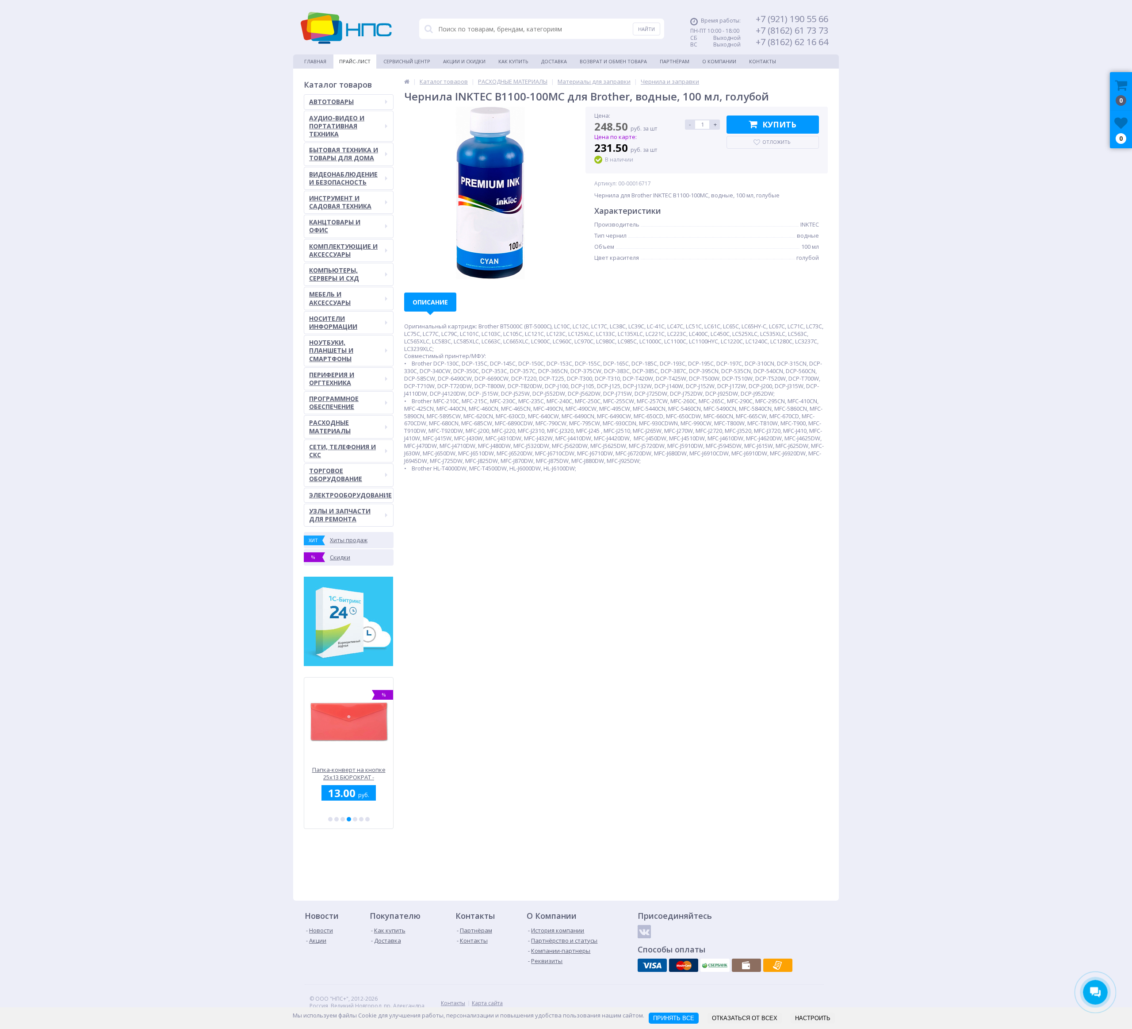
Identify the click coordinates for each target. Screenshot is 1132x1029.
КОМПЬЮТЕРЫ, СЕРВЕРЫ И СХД (334, 274)
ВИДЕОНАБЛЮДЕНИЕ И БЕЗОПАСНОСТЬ (343, 178)
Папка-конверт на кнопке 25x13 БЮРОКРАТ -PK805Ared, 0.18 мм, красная (345, 773)
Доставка (554, 61)
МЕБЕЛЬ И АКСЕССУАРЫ (330, 298)
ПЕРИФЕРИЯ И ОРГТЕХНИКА (331, 378)
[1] (330, 819)
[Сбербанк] (715, 965)
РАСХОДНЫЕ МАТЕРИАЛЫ (330, 426)
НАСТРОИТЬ (812, 1018)
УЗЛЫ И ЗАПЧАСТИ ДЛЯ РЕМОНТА (340, 515)
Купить (779, 124)
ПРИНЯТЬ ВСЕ (673, 1018)
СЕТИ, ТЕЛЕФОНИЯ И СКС (342, 451)
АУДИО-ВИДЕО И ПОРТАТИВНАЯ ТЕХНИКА (336, 126)
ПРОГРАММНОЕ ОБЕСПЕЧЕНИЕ (334, 402)
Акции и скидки (464, 61)
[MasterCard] (683, 965)
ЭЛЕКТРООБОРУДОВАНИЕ (350, 495)
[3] (342, 819)
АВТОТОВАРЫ (331, 101)
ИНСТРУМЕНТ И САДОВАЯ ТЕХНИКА (340, 202)
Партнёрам (674, 61)
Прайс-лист (355, 61)
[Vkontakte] (644, 931)
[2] (336, 819)
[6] (361, 819)
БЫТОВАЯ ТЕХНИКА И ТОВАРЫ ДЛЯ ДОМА (343, 154)
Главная (315, 61)
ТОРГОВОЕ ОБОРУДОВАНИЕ (335, 474)
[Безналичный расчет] (777, 965)
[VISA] (652, 965)
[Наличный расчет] (746, 965)
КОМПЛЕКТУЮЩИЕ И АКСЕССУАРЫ (343, 250)
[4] (349, 819)
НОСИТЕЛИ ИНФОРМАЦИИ (333, 322)
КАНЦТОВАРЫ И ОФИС (334, 226)
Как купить (513, 61)
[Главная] (406, 81)
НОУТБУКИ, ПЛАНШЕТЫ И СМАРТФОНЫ (331, 350)
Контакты (762, 61)
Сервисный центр (406, 61)
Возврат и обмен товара (613, 61)
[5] (355, 819)
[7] (367, 819)
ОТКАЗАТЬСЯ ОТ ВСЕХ (744, 1018)
